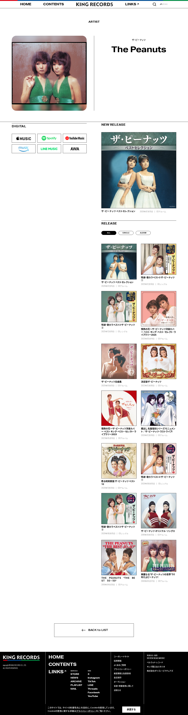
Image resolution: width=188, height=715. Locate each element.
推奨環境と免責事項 (122, 674)
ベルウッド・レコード (155, 663)
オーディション (120, 682)
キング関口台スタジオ (156, 667)
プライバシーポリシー (122, 669)
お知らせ (117, 690)
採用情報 (117, 661)
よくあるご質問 (120, 665)
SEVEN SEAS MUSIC (156, 658)
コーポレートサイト (121, 657)
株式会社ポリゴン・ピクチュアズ (160, 671)
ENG (166, 4)
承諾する (131, 709)
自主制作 (117, 678)
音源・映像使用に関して (124, 686)
